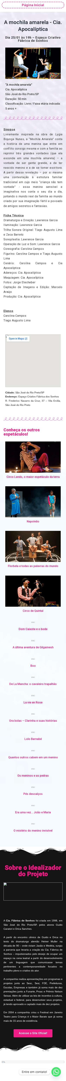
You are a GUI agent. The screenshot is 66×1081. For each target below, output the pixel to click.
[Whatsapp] (56, 1072)
